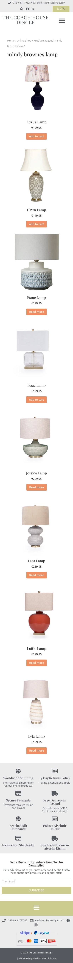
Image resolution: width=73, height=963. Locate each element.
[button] (62, 21)
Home (11, 40)
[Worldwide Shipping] (18, 771)
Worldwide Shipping (18, 778)
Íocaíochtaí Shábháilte (18, 845)
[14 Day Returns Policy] (54, 771)
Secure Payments (18, 800)
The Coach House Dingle (25, 19)
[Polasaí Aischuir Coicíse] (54, 818)
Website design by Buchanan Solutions (38, 958)
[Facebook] (27, 9)
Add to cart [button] (36, 136)
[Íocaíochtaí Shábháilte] (18, 838)
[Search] (21, 9)
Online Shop (24, 40)
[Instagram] (33, 9)
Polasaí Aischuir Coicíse (54, 827)
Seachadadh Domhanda (18, 827)
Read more (36, 312)
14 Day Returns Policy (54, 778)
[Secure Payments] (18, 793)
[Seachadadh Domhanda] (18, 818)
